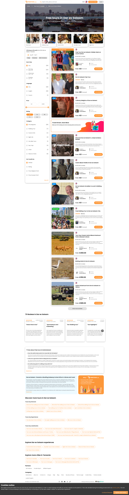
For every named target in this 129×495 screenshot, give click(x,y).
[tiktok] (70, 481)
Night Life (38, 137)
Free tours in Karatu (83, 458)
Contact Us (42, 475)
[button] (32, 40)
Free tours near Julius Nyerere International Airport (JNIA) (40, 435)
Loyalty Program (29, 478)
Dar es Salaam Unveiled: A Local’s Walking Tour (88, 186)
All (29, 114)
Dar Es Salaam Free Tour (83, 77)
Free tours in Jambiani (70, 458)
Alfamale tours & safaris (83, 249)
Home (28, 6)
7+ (29, 117)
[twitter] (67, 481)
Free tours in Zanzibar (31, 458)
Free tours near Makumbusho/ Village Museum (67, 432)
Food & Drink (38, 133)
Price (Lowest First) (33, 175)
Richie (80, 64)
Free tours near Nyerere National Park (91, 432)
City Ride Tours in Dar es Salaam (52, 446)
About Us (36, 475)
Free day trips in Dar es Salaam (34, 420)
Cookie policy (88, 475)
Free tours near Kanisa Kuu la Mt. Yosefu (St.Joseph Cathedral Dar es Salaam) (77, 435)
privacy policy (116, 487)
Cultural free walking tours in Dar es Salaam (88, 404)
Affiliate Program (47, 468)
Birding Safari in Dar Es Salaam (85, 261)
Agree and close (120, 492)
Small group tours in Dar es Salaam (35, 411)
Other (38, 149)
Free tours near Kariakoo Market (34, 428)
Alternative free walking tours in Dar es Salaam (63, 404)
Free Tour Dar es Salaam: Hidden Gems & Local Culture (88, 52)
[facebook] (62, 481)
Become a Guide (92, 1)
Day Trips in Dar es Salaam (32, 450)
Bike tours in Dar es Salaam (74, 420)
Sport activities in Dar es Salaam (83, 408)
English (38, 91)
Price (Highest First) (33, 171)
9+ (37, 114)
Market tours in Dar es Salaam (53, 411)
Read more (29, 371)
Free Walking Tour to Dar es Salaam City (87, 211)
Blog (58, 475)
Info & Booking (98, 68)
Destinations (29, 475)
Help (54, 475)
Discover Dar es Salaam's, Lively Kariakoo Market (88, 138)
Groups (49, 475)
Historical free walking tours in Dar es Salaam (37, 404)
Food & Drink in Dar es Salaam (33, 446)
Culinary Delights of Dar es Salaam (86, 100)
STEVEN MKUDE (82, 88)
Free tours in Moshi (57, 458)
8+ (44, 114)
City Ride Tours (38, 141)
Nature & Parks (38, 153)
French (38, 95)
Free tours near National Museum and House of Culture (39, 432)
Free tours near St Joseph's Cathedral (73, 428)
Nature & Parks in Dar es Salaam (86, 446)
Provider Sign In (37, 468)
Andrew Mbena (82, 273)
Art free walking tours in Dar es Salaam (35, 408)
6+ (37, 117)
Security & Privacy (70, 475)
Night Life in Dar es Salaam (69, 446)
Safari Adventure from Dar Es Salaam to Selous (87, 286)
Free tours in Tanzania (39, 6)
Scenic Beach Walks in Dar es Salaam (87, 163)
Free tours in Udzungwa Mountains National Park (67, 462)
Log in (101, 1)
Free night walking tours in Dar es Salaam (54, 420)
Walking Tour (38, 128)
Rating (30, 166)
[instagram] (59, 481)
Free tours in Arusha (45, 458)
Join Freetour (29, 468)
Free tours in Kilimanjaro (32, 462)
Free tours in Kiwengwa (46, 462)
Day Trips (38, 145)
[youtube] (64, 481)
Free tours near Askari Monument (53, 428)
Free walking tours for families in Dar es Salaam (60, 408)
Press (62, 475)
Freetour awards (97, 475)
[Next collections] (103, 38)
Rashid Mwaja (82, 222)
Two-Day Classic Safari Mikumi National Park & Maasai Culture (88, 236)
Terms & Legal (79, 475)
